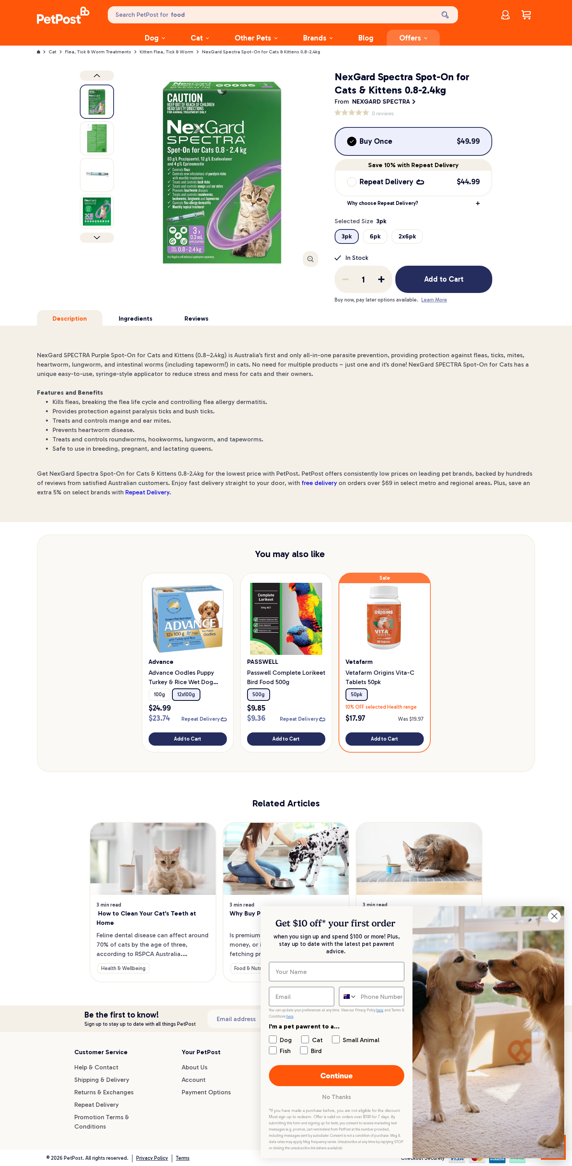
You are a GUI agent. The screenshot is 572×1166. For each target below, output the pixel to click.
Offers (410, 38)
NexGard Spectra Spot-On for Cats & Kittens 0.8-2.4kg (261, 52)
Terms (182, 1158)
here (379, 1010)
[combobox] (348, 996)
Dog (152, 38)
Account (193, 1079)
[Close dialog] (554, 916)
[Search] (446, 14)
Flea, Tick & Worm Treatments (98, 52)
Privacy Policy (152, 1158)
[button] (413, 203)
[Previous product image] (97, 76)
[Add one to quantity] (381, 279)
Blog (366, 38)
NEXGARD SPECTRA (381, 101)
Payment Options (206, 1092)
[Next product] (97, 238)
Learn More (434, 300)
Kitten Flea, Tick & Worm (166, 52)
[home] (63, 16)
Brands (314, 38)
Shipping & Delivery (101, 1079)
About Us (194, 1067)
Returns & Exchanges (103, 1092)
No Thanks (336, 1097)
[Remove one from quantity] (346, 279)
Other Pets (253, 38)
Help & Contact (96, 1067)
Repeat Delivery (147, 492)
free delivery (319, 483)
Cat (197, 38)
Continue (336, 1075)
